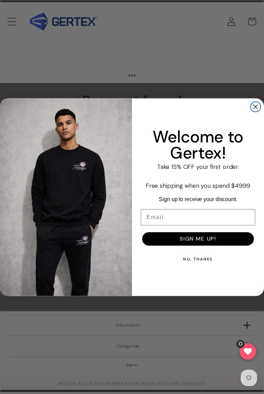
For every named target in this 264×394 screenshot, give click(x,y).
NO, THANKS (198, 259)
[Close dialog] (256, 107)
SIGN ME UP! (198, 238)
